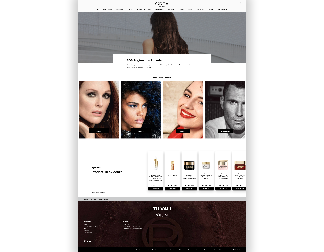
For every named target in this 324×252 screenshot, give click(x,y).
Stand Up (181, 9)
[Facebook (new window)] (87, 241)
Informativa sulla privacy (203, 249)
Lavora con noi (87, 234)
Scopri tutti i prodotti (98, 192)
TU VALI (97, 9)
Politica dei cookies (183, 249)
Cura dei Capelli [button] (159, 9)
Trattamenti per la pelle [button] (144, 9)
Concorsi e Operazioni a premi (142, 249)
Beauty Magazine (222, 9)
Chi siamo (86, 224)
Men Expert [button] (171, 9)
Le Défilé (211, 9)
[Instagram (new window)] (85, 241)
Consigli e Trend (88, 232)
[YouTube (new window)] (90, 241)
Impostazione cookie (192, 249)
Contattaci (152, 249)
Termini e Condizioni (214, 249)
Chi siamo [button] (190, 9)
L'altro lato (201, 9)
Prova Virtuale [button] (107, 9)
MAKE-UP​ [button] (130, 9)
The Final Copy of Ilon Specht (91, 226)
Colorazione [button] (119, 9)
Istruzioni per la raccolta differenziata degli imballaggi (167, 249)
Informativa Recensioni (224, 249)
